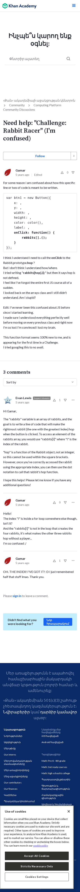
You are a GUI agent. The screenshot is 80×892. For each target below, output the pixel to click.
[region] (37, 847)
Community (17, 105)
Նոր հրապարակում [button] (58, 621)
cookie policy (40, 845)
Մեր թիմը (10, 748)
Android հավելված (52, 742)
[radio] (62, 172)
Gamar (20, 170)
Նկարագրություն (14, 729)
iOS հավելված (50, 735)
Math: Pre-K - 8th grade (53, 760)
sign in (16, 596)
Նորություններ (13, 735)
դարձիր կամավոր (58, 711)
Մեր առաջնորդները (16, 770)
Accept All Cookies (37, 855)
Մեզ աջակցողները (16, 776)
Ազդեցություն (12, 742)
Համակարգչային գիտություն (52, 797)
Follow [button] (40, 156)
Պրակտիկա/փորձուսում (19, 801)
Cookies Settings (37, 876)
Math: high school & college (56, 773)
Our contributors (13, 782)
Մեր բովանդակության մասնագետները (18, 762)
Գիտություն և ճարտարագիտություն (56, 787)
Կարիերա (10, 795)
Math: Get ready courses (54, 767)
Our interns (10, 754)
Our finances (10, 788)
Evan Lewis (23, 398)
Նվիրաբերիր (16, 711)
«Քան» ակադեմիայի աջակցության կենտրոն (39, 100)
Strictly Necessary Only (37, 866)
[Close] (68, 811)
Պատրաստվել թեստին (56, 779)
